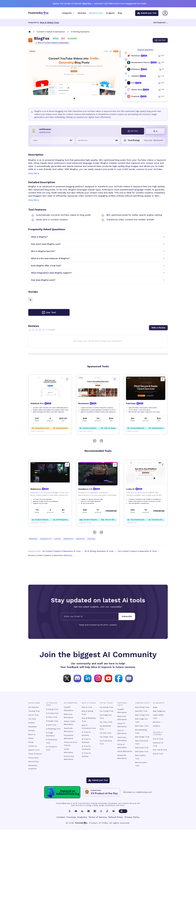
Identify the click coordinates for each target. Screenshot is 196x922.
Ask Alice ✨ (157, 722)
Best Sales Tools (141, 752)
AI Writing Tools (52, 709)
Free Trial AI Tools (160, 750)
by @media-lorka (83, 523)
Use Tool (161, 40)
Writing (55, 38)
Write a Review (158, 328)
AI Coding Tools (52, 713)
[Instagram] (101, 811)
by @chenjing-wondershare (134, 431)
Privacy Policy (33, 758)
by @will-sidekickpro (133, 523)
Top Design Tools (106, 737)
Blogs (155, 707)
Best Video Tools (141, 726)
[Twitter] (70, 811)
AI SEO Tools (51, 725)
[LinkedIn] (82, 811)
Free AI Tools (33, 715)
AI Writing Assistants (80, 32)
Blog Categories (159, 711)
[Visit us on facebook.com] (118, 678)
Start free (87, 3)
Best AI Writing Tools (49, 22)
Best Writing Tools (142, 707)
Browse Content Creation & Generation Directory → (51, 555)
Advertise (81, 13)
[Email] (88, 811)
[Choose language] (123, 811)
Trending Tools (34, 711)
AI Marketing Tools (53, 729)
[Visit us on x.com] (67, 678)
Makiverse (33, 539)
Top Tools (32, 719)
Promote (71, 817)
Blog (120, 13)
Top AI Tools (106, 703)
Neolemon (80, 539)
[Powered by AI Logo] (38, 13)
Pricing (30, 742)
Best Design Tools (142, 737)
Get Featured (33, 707)
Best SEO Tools (141, 711)
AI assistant (72, 38)
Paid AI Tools (158, 754)
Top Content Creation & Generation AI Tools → (138, 551)
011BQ (105, 823)
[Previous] (95, 441)
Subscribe (127, 616)
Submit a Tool (33, 750)
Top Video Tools (106, 722)
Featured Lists (122, 704)
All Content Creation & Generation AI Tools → (62, 551)
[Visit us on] (129, 678)
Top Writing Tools (106, 707)
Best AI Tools (87, 707)
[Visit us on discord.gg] (77, 678)
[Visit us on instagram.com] (98, 678)
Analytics (156, 726)
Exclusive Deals (96, 13)
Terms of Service (35, 754)
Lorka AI (57, 539)
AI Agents (110, 13)
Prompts (31, 731)
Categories (67, 13)
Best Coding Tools (142, 715)
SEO (63, 38)
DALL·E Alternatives (124, 751)
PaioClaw (91, 539)
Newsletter (32, 727)
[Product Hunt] (101, 792)
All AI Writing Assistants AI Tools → (100, 551)
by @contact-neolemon (37, 431)
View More (33, 173)
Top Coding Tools (106, 711)
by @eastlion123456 (36, 523)
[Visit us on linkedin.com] (88, 678)
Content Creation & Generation (51, 32)
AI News (31, 723)
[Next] (101, 441)
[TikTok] (107, 811)
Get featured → (160, 22)
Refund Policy (33, 762)
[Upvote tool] (67, 379)
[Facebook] (95, 811)
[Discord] (76, 811)
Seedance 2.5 (45, 539)
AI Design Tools (52, 721)
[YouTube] (113, 811)
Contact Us (32, 746)
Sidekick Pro (68, 539)
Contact (61, 817)
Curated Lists (142, 703)
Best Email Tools (141, 748)
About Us (31, 734)
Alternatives (70, 703)
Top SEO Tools (105, 733)
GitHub (31, 738)
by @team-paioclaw (84, 431)
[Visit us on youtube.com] (108, 678)
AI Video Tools (51, 717)
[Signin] (165, 13)
